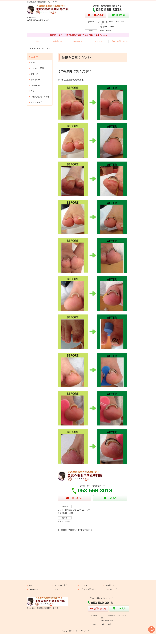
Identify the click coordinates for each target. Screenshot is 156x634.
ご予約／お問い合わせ (119, 41)
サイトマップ (36, 102)
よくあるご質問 (37, 68)
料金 (32, 91)
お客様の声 (57, 41)
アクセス (98, 41)
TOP (37, 41)
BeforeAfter (78, 41)
